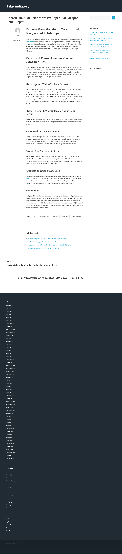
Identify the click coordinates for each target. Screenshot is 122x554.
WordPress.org (10, 531)
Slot (7, 493)
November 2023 (10, 404)
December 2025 (10, 329)
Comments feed (10, 528)
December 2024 (10, 365)
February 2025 (10, 359)
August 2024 (9, 377)
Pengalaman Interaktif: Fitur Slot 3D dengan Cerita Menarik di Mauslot (49, 245)
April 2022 (9, 437)
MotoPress (13, 546)
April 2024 (9, 389)
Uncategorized (16, 40)
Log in (7, 522)
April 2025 (9, 353)
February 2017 (10, 458)
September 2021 (10, 452)
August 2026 (9, 305)
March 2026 (9, 320)
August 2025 (9, 341)
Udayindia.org (18, 6)
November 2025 (10, 332)
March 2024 (9, 392)
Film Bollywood (10, 475)
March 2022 (9, 440)
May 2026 (8, 314)
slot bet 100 (9, 496)
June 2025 (9, 347)
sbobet (8, 490)
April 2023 (9, 425)
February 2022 (10, 443)
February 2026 (10, 323)
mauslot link (55, 216)
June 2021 (9, 455)
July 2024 (8, 380)
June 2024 (9, 383)
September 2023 (10, 410)
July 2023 (8, 416)
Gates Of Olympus (11, 481)
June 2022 (9, 434)
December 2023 (10, 401)
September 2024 (10, 374)
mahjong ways (10, 487)
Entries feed (9, 525)
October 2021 (10, 449)
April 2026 (9, 317)
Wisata (8, 508)
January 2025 (9, 362)
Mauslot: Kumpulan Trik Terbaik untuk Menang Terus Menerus (47, 239)
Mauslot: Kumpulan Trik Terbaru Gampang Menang (43, 248)
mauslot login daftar (76, 216)
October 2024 (10, 371)
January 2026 (9, 326)
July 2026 (8, 308)
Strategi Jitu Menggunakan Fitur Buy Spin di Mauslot (44, 242)
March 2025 (9, 356)
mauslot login (64, 216)
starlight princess (11, 502)
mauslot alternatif (44, 216)
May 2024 (8, 386)
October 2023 (10, 407)
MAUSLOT (29, 178)
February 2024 (10, 395)
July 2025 (8, 344)
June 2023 (9, 419)
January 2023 (9, 431)
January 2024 (9, 398)
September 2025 (10, 338)
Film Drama (9, 478)
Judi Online (9, 484)
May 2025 (8, 350)
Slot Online (9, 499)
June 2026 (9, 311)
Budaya (8, 472)
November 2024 (10, 368)
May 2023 (8, 422)
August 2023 (9, 413)
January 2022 (9, 446)
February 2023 (10, 428)
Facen (18, 35)
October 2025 (10, 335)
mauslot (31, 42)
